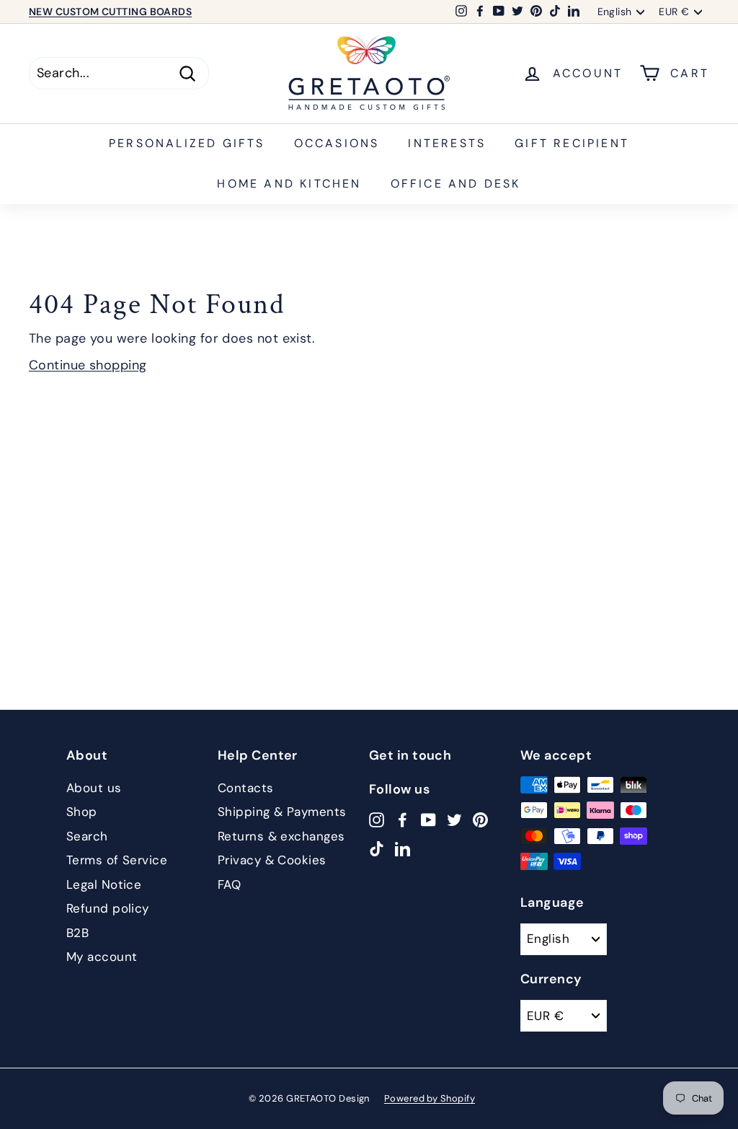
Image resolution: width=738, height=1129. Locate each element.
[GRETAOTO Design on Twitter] (454, 819)
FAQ (229, 884)
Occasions (337, 143)
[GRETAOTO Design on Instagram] (376, 819)
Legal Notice (103, 884)
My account (102, 957)
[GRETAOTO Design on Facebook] (402, 819)
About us (94, 788)
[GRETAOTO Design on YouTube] (428, 819)
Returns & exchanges (281, 836)
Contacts (246, 788)
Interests (447, 143)
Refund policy (107, 908)
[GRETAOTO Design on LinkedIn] (402, 848)
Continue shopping (88, 365)
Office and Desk (456, 183)
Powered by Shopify (429, 1098)
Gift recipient (572, 143)
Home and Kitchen (289, 183)
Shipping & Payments (282, 812)
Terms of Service (116, 860)
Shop (81, 812)
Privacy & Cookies (272, 860)
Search (87, 836)
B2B (77, 933)
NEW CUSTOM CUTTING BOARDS (110, 11)
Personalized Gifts (187, 143)
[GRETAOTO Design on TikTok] (376, 848)
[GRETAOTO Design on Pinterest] (480, 819)
